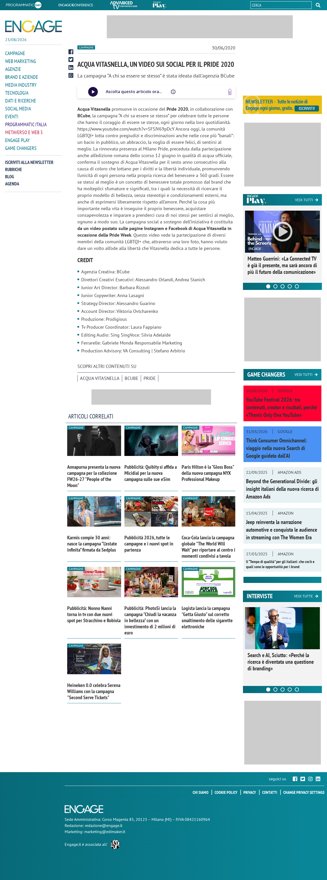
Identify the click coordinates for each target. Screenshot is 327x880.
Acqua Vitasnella (100, 378)
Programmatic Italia (25, 124)
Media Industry (21, 85)
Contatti (269, 792)
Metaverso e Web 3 (24, 132)
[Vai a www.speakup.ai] (229, 92)
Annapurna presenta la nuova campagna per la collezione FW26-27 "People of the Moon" (93, 476)
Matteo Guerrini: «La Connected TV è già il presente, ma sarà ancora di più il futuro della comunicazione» (282, 265)
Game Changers (21, 148)
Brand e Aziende (21, 77)
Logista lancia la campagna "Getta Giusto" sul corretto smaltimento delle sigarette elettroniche (207, 617)
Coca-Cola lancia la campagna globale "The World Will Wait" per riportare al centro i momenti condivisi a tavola (208, 546)
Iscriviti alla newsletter (29, 162)
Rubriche (13, 169)
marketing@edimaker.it (104, 831)
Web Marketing (20, 61)
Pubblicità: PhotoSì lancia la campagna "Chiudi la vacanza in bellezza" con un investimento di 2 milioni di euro (150, 620)
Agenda (12, 184)
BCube (131, 378)
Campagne (15, 53)
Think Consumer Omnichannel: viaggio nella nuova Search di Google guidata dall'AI (276, 448)
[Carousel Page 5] (297, 286)
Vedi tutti (304, 200)
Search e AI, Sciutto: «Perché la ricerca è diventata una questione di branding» (281, 662)
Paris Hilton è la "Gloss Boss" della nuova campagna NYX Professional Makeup (208, 473)
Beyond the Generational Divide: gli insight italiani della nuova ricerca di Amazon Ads (282, 489)
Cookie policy (226, 792)
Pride (150, 378)
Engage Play (17, 140)
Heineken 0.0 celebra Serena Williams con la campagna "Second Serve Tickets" (93, 691)
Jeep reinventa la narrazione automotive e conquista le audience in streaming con (281, 529)
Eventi (11, 116)
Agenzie (13, 69)
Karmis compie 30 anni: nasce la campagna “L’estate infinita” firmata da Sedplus (92, 543)
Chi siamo (200, 792)
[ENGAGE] (33, 26)
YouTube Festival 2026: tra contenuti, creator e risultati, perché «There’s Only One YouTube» (281, 407)
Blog (9, 177)
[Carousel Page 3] (283, 286)
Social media (18, 108)
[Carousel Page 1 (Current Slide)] (268, 286)
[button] (318, 5)
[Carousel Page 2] (275, 286)
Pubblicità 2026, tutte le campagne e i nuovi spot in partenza (148, 543)
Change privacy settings (303, 792)
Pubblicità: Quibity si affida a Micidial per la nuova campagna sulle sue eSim (150, 473)
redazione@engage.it (103, 825)
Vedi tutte (303, 596)
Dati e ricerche (20, 100)
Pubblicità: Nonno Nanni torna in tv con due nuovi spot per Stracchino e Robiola (94, 614)
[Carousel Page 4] (290, 286)
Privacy (249, 792)
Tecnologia (16, 93)
